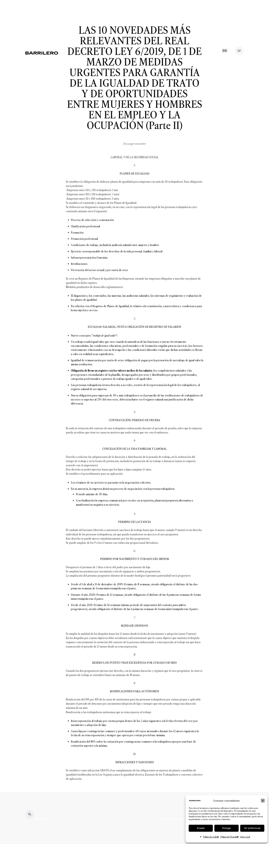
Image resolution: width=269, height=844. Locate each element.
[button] (262, 800)
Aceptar (201, 828)
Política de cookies (211, 837)
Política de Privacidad (174, 819)
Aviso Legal (245, 837)
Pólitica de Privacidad (229, 837)
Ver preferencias (252, 828)
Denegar (226, 828)
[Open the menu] (239, 50)
